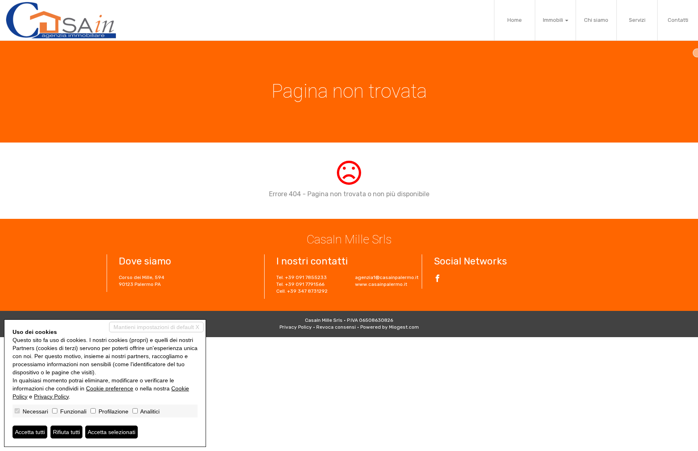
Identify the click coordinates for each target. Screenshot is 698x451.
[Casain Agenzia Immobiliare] (61, 20)
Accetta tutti (30, 432)
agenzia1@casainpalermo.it (386, 277)
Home (514, 20)
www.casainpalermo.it (381, 284)
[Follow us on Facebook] (437, 279)
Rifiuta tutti (66, 432)
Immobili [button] (553, 20)
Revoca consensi (336, 327)
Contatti (678, 20)
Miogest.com (404, 327)
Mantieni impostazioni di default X (156, 327)
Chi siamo (596, 20)
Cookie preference (109, 388)
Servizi (637, 20)
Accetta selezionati (111, 432)
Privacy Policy (296, 327)
